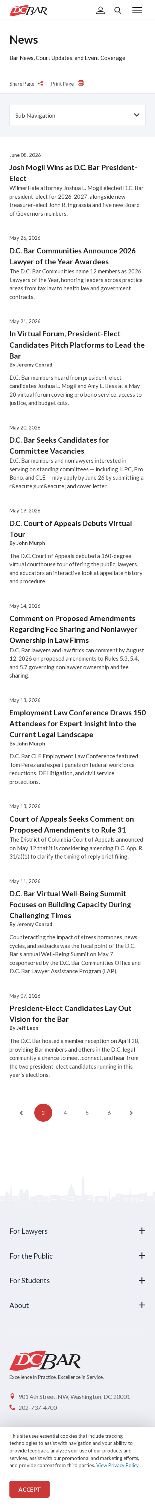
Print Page (63, 84)
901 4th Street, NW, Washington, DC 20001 (74, 1396)
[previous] (21, 1113)
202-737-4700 (37, 1407)
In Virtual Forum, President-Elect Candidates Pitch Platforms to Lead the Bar (77, 344)
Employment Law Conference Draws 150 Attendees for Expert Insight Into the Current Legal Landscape (77, 723)
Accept (29, 1489)
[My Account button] (100, 11)
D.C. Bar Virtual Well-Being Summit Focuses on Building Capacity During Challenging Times (70, 904)
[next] (131, 1113)
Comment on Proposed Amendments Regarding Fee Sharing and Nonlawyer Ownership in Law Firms (73, 629)
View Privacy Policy (117, 1465)
